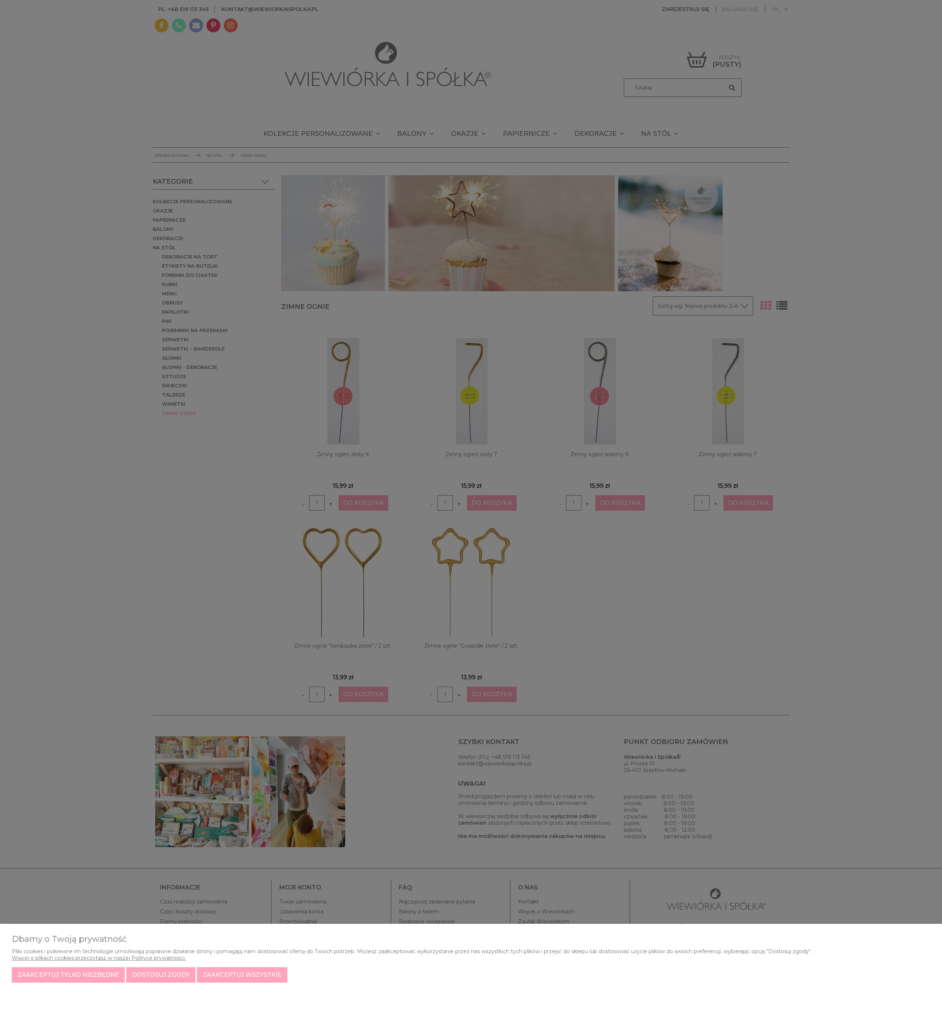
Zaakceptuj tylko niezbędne (68, 974)
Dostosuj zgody (161, 974)
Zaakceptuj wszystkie (242, 974)
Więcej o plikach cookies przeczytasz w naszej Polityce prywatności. (99, 958)
